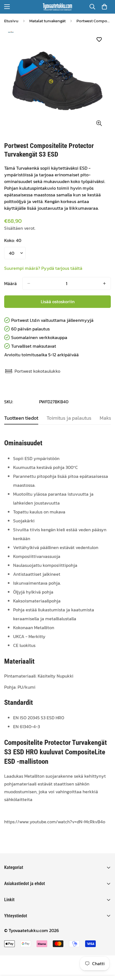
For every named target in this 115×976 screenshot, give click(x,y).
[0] (104, 6)
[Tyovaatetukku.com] (57, 7)
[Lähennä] (99, 123)
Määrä (10, 283)
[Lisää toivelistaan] (99, 39)
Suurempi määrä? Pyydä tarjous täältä (43, 268)
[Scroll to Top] (105, 946)
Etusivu (11, 21)
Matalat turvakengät (47, 21)
